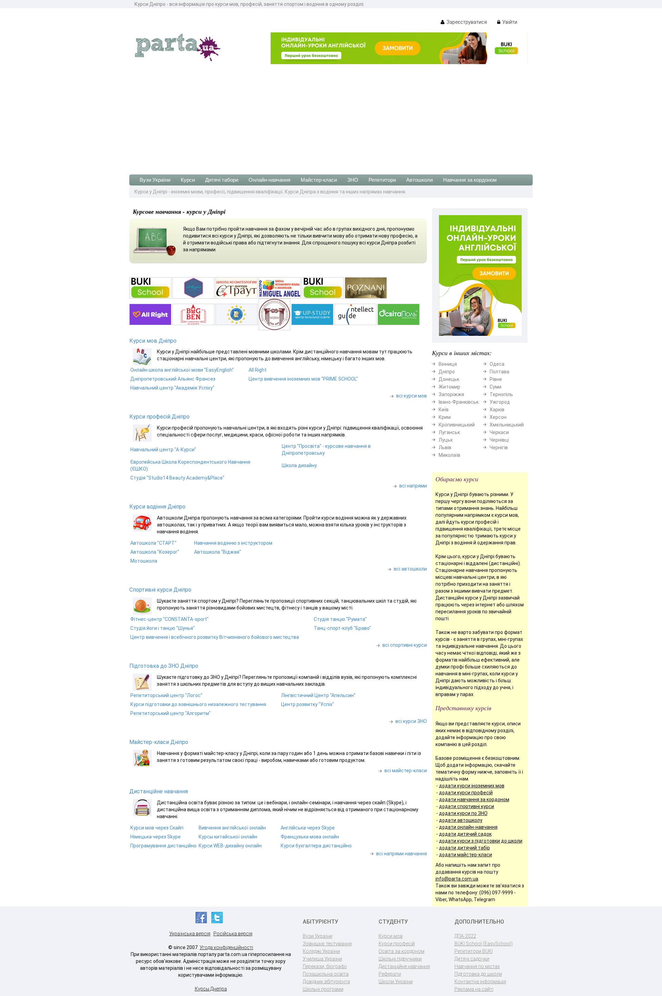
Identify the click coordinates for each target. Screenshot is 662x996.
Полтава (499, 371)
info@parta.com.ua (456, 879)
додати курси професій (466, 792)
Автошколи (419, 180)
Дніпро (447, 371)
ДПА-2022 (465, 936)
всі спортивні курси (404, 645)
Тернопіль (501, 394)
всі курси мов (411, 396)
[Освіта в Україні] (177, 47)
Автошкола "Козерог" (154, 552)
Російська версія (232, 933)
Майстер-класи (319, 180)
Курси (188, 180)
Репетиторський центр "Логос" (166, 695)
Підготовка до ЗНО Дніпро (163, 666)
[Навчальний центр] (193, 287)
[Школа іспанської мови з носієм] (280, 287)
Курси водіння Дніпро (157, 506)
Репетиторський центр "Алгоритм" (170, 713)
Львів (445, 447)
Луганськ (449, 432)
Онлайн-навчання (269, 180)
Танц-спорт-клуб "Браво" (342, 628)
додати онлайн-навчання (468, 827)
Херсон (498, 417)
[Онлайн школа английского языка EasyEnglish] (150, 287)
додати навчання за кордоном (474, 799)
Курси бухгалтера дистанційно (316, 845)
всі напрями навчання (401, 853)
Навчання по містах (477, 966)
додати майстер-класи (465, 854)
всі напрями (413, 486)
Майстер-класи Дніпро (158, 742)
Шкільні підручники (400, 959)
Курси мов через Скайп (156, 828)
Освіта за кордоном (401, 951)
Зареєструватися (466, 22)
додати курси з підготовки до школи (480, 841)
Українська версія (189, 933)
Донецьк (449, 379)
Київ (444, 409)
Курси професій (397, 943)
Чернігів (499, 447)
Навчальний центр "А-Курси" (163, 449)
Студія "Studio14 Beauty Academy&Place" (177, 478)
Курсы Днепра (211, 989)
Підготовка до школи (478, 974)
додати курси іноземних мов (471, 785)
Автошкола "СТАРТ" (153, 543)
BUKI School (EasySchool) (483, 943)
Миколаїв (449, 455)
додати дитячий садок (465, 834)
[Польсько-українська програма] (399, 313)
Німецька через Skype (155, 836)
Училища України (322, 959)
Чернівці (499, 440)
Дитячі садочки (471, 959)
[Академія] (193, 313)
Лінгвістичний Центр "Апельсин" (318, 695)
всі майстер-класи (405, 770)
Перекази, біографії (325, 966)
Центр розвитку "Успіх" (307, 704)
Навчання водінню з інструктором (233, 543)
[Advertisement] (331, 116)
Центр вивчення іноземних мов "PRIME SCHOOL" (303, 379)
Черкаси (499, 432)
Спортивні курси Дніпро (160, 589)
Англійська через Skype (308, 828)
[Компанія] (236, 313)
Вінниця (448, 364)
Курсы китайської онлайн (228, 836)
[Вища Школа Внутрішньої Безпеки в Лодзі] (274, 313)
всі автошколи (410, 569)
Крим (445, 417)
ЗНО (352, 180)
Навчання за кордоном (469, 180)
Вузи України (155, 180)
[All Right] (150, 313)
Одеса (497, 364)
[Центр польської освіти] (312, 313)
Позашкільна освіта (326, 974)
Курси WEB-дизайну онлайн (230, 845)
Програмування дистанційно (163, 845)
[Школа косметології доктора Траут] (236, 287)
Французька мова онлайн (310, 836)
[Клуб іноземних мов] (366, 287)
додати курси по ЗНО (463, 813)
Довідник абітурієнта (326, 981)
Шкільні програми (323, 989)
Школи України (396, 981)
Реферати (390, 974)
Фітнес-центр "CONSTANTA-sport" (169, 619)
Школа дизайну (299, 465)
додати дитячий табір (464, 848)
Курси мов (391, 936)
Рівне (496, 379)
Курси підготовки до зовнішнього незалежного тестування (198, 704)
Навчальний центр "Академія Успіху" (172, 388)
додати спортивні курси (466, 806)
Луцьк (446, 440)
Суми (495, 387)
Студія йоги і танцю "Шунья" (162, 628)
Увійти (509, 22)
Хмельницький (507, 424)
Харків (497, 409)
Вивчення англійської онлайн (232, 828)
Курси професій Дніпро (159, 416)
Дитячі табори (221, 180)
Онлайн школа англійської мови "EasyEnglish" (182, 370)
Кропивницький (457, 424)
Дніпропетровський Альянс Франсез (172, 379)
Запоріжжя (451, 394)
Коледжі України (321, 951)
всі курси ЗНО (411, 721)
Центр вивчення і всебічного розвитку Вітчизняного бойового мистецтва (214, 637)
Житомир (449, 387)
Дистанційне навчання (158, 791)
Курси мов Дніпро (153, 341)
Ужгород (500, 402)
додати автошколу (460, 820)
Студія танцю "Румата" (340, 619)
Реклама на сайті (473, 989)
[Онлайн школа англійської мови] (323, 287)
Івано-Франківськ (459, 402)
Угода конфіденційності (226, 947)
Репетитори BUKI (473, 951)
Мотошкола (143, 561)
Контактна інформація (480, 981)
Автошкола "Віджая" (217, 552)
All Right (258, 370)
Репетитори (382, 180)
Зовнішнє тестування (327, 943)
